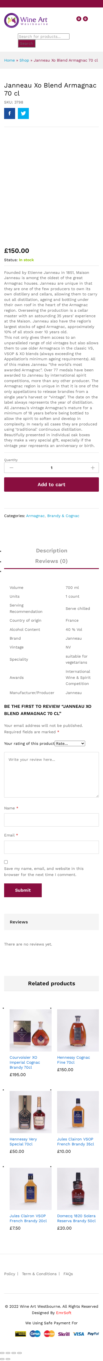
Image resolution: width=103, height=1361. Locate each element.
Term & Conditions (39, 1274)
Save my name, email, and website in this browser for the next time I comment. (43, 871)
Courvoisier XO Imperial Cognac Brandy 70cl (25, 1062)
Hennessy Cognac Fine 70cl (73, 1060)
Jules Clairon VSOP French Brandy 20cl (28, 1218)
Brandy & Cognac (63, 515)
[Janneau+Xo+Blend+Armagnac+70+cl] (23, 113)
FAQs (68, 1274)
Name (11, 808)
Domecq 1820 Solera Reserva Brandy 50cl (76, 1218)
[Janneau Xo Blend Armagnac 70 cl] (9, 113)
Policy (9, 1274)
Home (9, 60)
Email (11, 835)
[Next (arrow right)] (8, 1359)
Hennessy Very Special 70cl (23, 1141)
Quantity (11, 460)
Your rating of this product (29, 743)
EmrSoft (63, 1312)
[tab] (51, 553)
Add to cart (51, 484)
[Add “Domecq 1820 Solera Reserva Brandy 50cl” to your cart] (69, 1206)
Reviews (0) (51, 561)
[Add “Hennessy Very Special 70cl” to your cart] (21, 1130)
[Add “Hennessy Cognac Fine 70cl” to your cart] (69, 1048)
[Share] (8, 1353)
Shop (24, 60)
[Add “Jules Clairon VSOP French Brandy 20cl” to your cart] (21, 1206)
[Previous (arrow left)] (2, 1359)
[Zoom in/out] (19, 1353)
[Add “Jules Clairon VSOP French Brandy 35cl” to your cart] (69, 1130)
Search (26, 43)
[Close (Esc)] (2, 1353)
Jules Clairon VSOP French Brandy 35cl (75, 1141)
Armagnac (35, 515)
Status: (11, 260)
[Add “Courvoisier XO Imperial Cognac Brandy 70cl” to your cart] (21, 1048)
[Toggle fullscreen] (14, 1353)
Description (51, 550)
